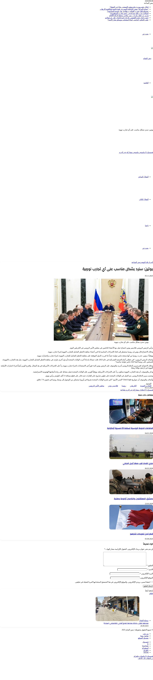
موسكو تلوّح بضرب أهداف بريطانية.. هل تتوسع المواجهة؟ (128, 11)
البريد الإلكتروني (146, 574)
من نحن (146, 634)
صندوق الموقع (143, 638)
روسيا (124, 386)
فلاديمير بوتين (113, 386)
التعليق (150, 565)
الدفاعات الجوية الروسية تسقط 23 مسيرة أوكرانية (130, 428)
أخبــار (150, 262)
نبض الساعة (136, 262)
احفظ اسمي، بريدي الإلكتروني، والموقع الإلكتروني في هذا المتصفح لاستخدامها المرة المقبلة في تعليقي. (112, 582)
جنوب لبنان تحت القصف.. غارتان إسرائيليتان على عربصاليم (127, 18)
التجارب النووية (145, 386)
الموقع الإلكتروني (146, 578)
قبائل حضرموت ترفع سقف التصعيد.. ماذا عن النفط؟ (129, 7)
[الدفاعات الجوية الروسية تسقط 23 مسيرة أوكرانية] (131, 423)
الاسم (150, 569)
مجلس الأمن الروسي (96, 386)
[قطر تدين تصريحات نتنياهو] (131, 529)
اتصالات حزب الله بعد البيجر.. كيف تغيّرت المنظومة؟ (129, 13)
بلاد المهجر (144, 262)
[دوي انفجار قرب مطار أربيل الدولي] (131, 458)
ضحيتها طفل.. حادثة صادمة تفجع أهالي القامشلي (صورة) (126, 623)
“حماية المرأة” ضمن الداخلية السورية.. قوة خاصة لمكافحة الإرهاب (124, 9)
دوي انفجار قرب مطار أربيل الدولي (138, 463)
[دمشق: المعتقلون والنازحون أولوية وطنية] (131, 494)
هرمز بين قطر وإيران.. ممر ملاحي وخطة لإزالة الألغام (129, 16)
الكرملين (133, 386)
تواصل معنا (144, 636)
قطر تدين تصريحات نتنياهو (141, 534)
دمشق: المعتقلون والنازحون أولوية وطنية (133, 499)
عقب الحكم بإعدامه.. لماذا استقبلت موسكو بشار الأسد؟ (128, 20)
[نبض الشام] (148, 58)
